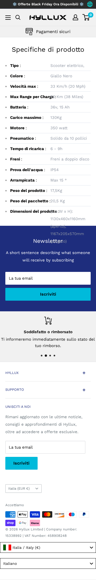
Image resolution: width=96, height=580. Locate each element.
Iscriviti (48, 294)
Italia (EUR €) (19, 488)
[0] (86, 17)
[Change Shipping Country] (90, 4)
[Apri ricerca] (18, 17)
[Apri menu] (8, 17)
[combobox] (48, 547)
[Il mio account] (75, 17)
